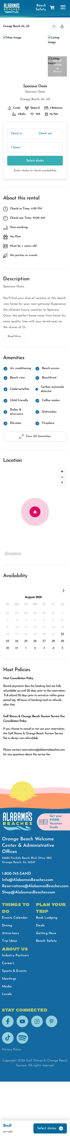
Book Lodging (46, 917)
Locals (7, 994)
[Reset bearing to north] (62, 482)
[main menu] (63, 7)
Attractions (10, 933)
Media (7, 986)
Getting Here (46, 933)
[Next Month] (63, 591)
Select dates (35, 160)
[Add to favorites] (54, 26)
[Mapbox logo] (12, 553)
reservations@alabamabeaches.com (43, 749)
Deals (40, 925)
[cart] (52, 7)
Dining (7, 925)
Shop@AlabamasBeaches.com (28, 892)
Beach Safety (41, 7)
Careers (8, 963)
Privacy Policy (11, 1049)
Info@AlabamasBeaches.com (27, 880)
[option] (7, 613)
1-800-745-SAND (16, 874)
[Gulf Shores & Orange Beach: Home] (11, 8)
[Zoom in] (62, 471)
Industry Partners (15, 955)
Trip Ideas (9, 941)
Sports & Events (14, 971)
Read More (14, 336)
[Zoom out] (62, 477)
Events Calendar (15, 917)
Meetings (9, 978)
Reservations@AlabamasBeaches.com (35, 886)
